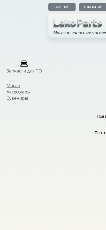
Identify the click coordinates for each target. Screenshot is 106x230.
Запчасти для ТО (24, 71)
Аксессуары (18, 92)
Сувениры (17, 98)
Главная (61, 7)
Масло (13, 86)
